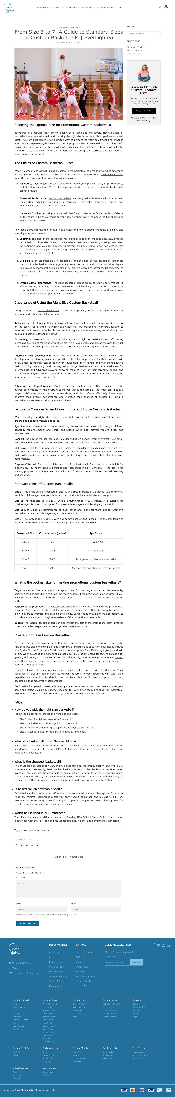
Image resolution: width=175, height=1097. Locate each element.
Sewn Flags (107, 1058)
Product (46, 7)
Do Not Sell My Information (83, 983)
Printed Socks (48, 1007)
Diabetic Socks (49, 1042)
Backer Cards (48, 1058)
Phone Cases (138, 1052)
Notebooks (17, 1075)
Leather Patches (109, 1010)
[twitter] (158, 945)
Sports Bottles (138, 1013)
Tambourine (107, 1055)
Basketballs (107, 1052)
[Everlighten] (15, 952)
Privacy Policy (56, 962)
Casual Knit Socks (50, 1004)
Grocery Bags (48, 1072)
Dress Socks (48, 1020)
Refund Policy (56, 972)
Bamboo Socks (49, 1032)
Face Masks (18, 1029)
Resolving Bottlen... (135, 54)
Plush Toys (17, 1052)
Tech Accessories (140, 1048)
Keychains (77, 1061)
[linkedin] (168, 945)
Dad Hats (77, 1013)
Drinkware (137, 1000)
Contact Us (54, 957)
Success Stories (69, 7)
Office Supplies (20, 1068)
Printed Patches (109, 1013)
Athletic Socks (49, 1010)
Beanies (76, 1017)
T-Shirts (16, 1010)
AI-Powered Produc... (136, 47)
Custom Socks (50, 1000)
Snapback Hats (79, 1007)
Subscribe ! (137, 962)
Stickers (46, 1052)
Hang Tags (47, 1061)
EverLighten (79, 689)
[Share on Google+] (32, 845)
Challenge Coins (80, 1058)
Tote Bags (47, 1075)
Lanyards (17, 1078)
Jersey (15, 1004)
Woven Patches (109, 1017)
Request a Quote (130, 7)
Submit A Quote (84, 952)
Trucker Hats (78, 1010)
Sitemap (80, 972)
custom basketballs (71, 27)
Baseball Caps (79, 1004)
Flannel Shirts (19, 1007)
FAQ (78, 957)
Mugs (134, 1017)
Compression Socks (51, 1026)
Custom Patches (110, 1000)
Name (19, 904)
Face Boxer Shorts (20, 1020)
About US (54, 952)
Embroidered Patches (111, 1004)
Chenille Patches (109, 1007)
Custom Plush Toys (22, 1048)
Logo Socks (47, 1013)
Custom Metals (80, 1048)
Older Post (60, 856)
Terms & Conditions (59, 976)
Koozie (135, 1004)
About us (105, 7)
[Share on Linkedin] (37, 845)
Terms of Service (57, 981)
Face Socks (47, 1023)
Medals (76, 1055)
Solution (56, 7)
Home (39, 7)
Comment (20, 877)
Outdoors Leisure (111, 1048)
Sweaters (17, 1017)
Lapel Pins (77, 1052)
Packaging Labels (51, 1048)
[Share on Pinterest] (27, 845)
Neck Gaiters (18, 1026)
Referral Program (85, 976)
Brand (59, 27)
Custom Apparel (21, 1000)
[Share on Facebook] (16, 845)
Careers (80, 962)
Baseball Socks (49, 1017)
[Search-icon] (160, 7)
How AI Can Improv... (136, 51)
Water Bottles (138, 1007)
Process (96, 7)
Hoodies (16, 1013)
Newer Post (76, 856)
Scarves (16, 1023)
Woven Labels (49, 1055)
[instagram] (163, 945)
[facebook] (154, 945)
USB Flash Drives (140, 1055)
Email (73, 904)
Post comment (27, 923)
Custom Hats (79, 1000)
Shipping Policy (56, 967)
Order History (83, 967)
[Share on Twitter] (21, 845)
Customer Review (85, 7)
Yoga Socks (47, 1035)
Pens (15, 1072)
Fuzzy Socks (48, 1029)
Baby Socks (47, 1038)
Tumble (135, 1010)
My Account (116, 7)
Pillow (15, 1055)
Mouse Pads (137, 1058)
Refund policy (56, 986)
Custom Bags (49, 1068)
